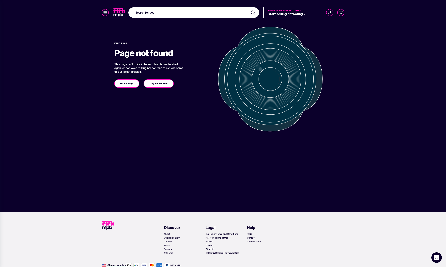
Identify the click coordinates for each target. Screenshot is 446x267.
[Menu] (105, 12)
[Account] (329, 12)
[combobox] (193, 12)
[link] (119, 12)
